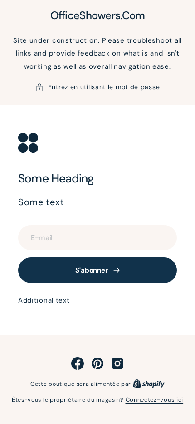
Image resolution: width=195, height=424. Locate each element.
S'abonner (91, 270)
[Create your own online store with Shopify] (149, 384)
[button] (97, 87)
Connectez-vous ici (155, 400)
